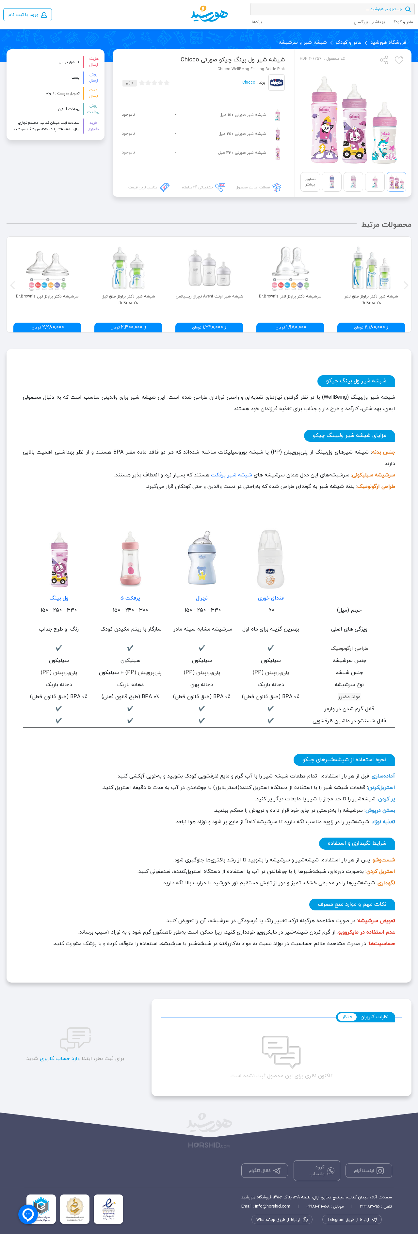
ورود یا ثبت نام (23, 15)
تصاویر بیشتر (310, 181)
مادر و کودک (402, 22)
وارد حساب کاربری (60, 1058)
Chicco (248, 82)
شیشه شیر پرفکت (231, 475)
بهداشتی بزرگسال (369, 22)
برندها (257, 22)
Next (405, 284)
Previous (11, 284)
